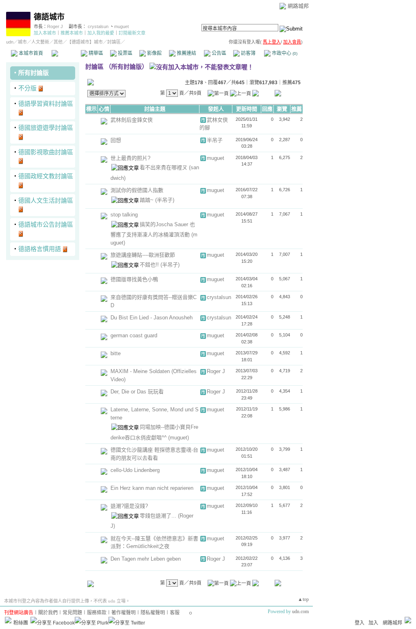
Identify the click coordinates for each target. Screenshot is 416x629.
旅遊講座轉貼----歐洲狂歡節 (142, 255)
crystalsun (99, 26)
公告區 (218, 53)
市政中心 (284, 53)
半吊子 (215, 140)
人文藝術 (40, 41)
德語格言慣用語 (39, 248)
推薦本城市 (72, 33)
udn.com (300, 611)
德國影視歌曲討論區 (45, 152)
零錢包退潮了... (159, 516)
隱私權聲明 (153, 613)
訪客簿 (248, 53)
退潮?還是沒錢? (129, 506)
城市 (22, 41)
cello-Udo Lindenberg (135, 470)
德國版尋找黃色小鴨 (134, 279)
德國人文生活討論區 (45, 200)
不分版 (27, 88)
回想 (115, 140)
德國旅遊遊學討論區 (45, 127)
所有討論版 (33, 72)
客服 (175, 613)
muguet (121, 26)
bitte (115, 353)
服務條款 (96, 613)
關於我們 (48, 613)
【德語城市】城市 (85, 41)
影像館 (154, 53)
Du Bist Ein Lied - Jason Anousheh (151, 317)
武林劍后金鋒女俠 (131, 120)
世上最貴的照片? (130, 158)
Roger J (55, 26)
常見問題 (72, 613)
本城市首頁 (30, 53)
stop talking (124, 215)
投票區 (124, 53)
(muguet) (178, 438)
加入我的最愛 (100, 33)
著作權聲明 (123, 613)
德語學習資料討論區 (45, 103)
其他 (58, 41)
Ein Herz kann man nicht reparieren (151, 488)
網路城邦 (298, 6)
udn (9, 41)
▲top (303, 599)
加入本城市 (45, 33)
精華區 (95, 53)
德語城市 (49, 17)
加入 (373, 623)
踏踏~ (147, 200)
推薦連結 (186, 53)
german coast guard (133, 335)
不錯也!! (150, 265)
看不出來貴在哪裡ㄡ (164, 167)
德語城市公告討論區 (45, 224)
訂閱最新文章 (132, 33)
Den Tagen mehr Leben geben (145, 559)
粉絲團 (20, 623)
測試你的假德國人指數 (136, 190)
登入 (359, 623)
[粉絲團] (8, 620)
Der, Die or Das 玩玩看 (137, 392)
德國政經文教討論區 (45, 176)
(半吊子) (164, 200)
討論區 (66, 53)
